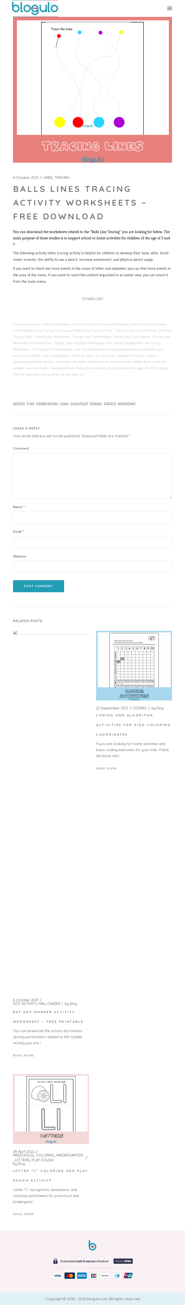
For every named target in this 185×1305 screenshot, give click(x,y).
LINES (48, 177)
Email (18, 532)
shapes (96, 403)
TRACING (62, 177)
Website (19, 556)
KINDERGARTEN (69, 1155)
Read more (23, 1055)
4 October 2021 (26, 177)
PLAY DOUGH (43, 1160)
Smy (71, 1003)
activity (19, 403)
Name (19, 507)
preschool (79, 403)
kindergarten (47, 403)
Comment (21, 448)
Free (30, 403)
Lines (64, 403)
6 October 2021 (26, 1000)
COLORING (45, 1155)
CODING (140, 708)
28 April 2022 (23, 1151)
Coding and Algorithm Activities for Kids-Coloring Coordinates (133, 724)
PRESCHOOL (23, 1155)
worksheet (126, 403)
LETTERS (22, 1160)
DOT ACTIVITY (25, 1003)
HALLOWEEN (49, 1003)
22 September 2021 (112, 708)
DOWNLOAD (92, 298)
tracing (110, 403)
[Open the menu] (169, 8)
